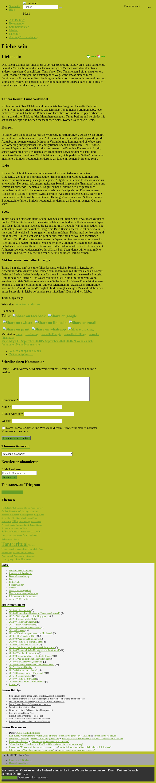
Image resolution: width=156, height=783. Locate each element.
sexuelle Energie (51, 334)
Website (6, 420)
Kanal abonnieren (12, 492)
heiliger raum (30, 511)
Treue (40, 549)
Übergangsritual (11, 559)
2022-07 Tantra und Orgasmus (23, 622)
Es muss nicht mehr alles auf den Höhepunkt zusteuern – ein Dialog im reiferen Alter (47, 698)
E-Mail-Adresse (12, 413)
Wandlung (18, 556)
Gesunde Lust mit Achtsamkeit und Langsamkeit (31, 710)
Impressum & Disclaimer (20, 573)
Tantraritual (15, 544)
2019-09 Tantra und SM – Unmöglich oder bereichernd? (34, 650)
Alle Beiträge (17, 20)
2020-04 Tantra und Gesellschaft (23, 644)
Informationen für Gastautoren (23, 596)
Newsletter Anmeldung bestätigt (23, 593)
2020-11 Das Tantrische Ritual (23, 636)
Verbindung (7, 552)
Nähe (15, 521)
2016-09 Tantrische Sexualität (22, 678)
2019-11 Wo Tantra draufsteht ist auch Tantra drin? (32, 647)
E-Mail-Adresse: (11, 469)
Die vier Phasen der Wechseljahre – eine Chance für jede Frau (36, 701)
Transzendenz (21, 549)
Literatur (14, 33)
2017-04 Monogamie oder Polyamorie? (27, 673)
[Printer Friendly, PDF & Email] (95, 56)
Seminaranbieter (19, 26)
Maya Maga (9, 341)
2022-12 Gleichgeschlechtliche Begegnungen (29, 616)
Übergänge (26, 559)
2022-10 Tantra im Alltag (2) (22, 619)
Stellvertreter (7, 539)
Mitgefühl (11, 518)
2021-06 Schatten (17, 630)
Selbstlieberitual (11, 531)
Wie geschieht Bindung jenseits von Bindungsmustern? (34, 738)
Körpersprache (26, 515)
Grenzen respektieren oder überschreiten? (50, 741)
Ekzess (27, 508)
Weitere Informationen (33, 777)
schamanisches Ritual (18, 528)
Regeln (32, 525)
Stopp (16, 539)
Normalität (6, 521)
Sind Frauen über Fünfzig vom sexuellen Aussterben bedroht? (37, 696)
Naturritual (21, 518)
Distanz (20, 508)
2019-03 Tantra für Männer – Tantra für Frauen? (31, 656)
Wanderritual (7, 556)
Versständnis (18, 552)
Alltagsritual (9, 507)
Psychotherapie (8, 525)
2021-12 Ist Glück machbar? (22, 624)
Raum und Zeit (22, 525)
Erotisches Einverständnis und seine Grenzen (29, 721)
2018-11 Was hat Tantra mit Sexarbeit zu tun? (29, 659)
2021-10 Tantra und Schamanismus (25, 627)
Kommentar (10, 400)
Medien (13, 30)
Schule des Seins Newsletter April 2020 (27, 744)
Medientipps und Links (25, 350)
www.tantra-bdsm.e (26, 304)
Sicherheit (30, 535)
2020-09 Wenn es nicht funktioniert (25, 639)
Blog (12, 9)
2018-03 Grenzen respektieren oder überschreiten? (31, 664)
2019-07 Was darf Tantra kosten (23, 653)
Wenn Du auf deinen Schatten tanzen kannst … (30, 704)
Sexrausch (25, 532)
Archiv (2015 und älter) (23, 37)
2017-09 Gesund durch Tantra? (23, 670)
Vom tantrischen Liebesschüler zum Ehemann (29, 718)
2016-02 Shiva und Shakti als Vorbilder (27, 681)
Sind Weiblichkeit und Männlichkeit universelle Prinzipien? (84, 747)
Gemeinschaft (15, 511)
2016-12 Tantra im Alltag (20, 676)
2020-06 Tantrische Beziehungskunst (25, 641)
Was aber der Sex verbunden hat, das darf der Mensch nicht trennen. (92, 738)
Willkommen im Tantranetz (21, 570)
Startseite (14, 6)
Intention (6, 515)
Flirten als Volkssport (18, 741)
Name (6, 406)
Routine (5, 528)
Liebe (19, 334)
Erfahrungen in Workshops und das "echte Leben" (31, 750)
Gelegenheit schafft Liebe (28, 733)
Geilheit (5, 511)
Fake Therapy (37, 508)
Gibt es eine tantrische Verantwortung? (65, 744)
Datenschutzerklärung (19, 576)
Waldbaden (29, 552)
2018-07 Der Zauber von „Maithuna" (26, 661)
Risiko (39, 525)
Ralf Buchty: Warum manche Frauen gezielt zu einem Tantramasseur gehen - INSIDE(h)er (49, 735)
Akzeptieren (9, 777)
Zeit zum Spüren (21, 354)
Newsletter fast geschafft (20, 590)
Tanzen (31, 545)
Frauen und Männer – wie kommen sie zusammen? (32, 747)
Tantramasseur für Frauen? (105, 735)
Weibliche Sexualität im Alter (22, 707)
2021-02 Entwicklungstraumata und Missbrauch (31, 633)
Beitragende (16, 23)
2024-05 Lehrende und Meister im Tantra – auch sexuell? (34, 613)
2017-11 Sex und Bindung (21, 667)
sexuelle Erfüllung (75, 334)
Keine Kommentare (28, 344)
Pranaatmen (36, 521)
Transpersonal (8, 549)
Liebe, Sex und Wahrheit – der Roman (26, 715)
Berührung (31, 334)
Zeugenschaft (29, 556)
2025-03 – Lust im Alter (20, 610)
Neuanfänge (32, 518)
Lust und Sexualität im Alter (21, 713)
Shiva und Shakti (14, 536)
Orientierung (24, 521)
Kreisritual (14, 515)
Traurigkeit (32, 549)
